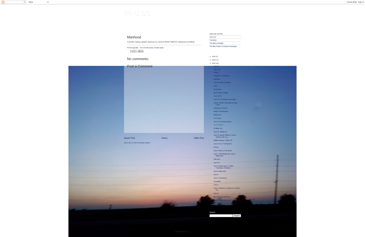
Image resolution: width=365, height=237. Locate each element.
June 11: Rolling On (220, 132)
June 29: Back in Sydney (222, 82)
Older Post (199, 138)
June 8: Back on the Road (223, 150)
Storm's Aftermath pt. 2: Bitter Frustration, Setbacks (224, 167)
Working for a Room (220, 108)
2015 (214, 56)
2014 (214, 60)
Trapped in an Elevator (221, 76)
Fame (216, 86)
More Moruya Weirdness (222, 197)
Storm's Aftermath (220, 171)
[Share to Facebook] (139, 51)
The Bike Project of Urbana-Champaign (223, 46)
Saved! (216, 72)
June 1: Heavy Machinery (222, 200)
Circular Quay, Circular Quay (153, 47)
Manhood (217, 79)
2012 (214, 63)
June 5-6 (217, 162)
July (215, 66)
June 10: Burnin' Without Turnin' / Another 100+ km (225, 136)
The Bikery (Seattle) (216, 43)
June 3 (216, 185)
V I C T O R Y (218, 125)
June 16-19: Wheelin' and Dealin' (225, 99)
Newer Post (129, 138)
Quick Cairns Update (221, 93)
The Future (217, 118)
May (215, 204)
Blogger (186, 231)
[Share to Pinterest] (142, 51)
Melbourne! (217, 115)
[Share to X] (136, 51)
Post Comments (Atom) (142, 143)
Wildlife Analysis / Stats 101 (223, 140)
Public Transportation (221, 111)
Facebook (213, 40)
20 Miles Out (218, 128)
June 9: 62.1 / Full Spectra (223, 144)
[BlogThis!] (134, 51)
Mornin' (216, 193)
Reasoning (217, 89)
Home (164, 138)
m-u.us (137, 12)
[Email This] (131, 51)
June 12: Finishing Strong (222, 121)
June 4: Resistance (220, 178)
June (216, 69)
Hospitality (217, 181)
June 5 (216, 174)
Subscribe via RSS (216, 34)
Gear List (213, 37)
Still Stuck (217, 159)
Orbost (216, 147)
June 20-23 (217, 96)
